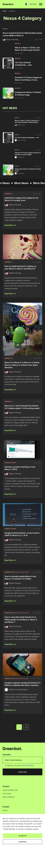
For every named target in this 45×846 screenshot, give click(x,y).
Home (4, 11)
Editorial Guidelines (8, 797)
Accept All (22, 836)
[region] (22, 830)
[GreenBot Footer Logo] (12, 748)
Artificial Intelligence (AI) (10, 790)
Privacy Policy (29, 765)
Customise (22, 842)
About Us (5, 810)
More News (11, 183)
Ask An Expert (7, 793)
